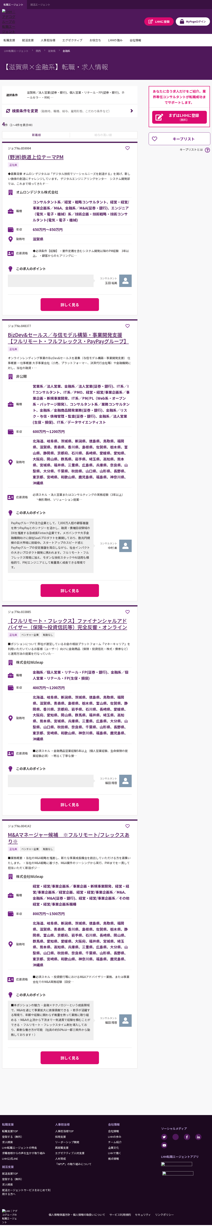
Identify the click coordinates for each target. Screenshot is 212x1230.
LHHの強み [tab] (115, 40)
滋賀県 (51, 51)
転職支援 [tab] (9, 40)
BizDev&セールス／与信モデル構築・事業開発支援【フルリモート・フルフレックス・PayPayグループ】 (68, 338)
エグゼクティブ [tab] (72, 40)
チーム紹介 (115, 1142)
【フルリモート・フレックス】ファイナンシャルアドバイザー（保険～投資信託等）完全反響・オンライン (67, 624)
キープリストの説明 (207, 150)
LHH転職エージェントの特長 (19, 1148)
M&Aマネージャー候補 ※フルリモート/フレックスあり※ (68, 838)
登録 (162, 21)
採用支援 (60, 1137)
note (175, 1137)
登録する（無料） (13, 1137)
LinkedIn (198, 1137)
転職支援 (8, 1124)
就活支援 (8, 1167)
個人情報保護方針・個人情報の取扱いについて (77, 1215)
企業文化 (113, 1148)
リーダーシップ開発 (67, 1142)
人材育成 (60, 1159)
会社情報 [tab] (135, 40)
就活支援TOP (10, 1173)
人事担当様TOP (64, 1131)
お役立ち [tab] (95, 40)
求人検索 (7, 1142)
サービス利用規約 (120, 1215)
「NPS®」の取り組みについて (73, 1164)
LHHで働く (114, 1153)
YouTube (164, 1145)
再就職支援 (62, 1148)
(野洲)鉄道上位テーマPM (36, 156)
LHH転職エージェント (16, 51)
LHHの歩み (114, 1137)
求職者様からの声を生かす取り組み (23, 1153)
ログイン (196, 21)
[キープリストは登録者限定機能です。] (127, 148)
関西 (38, 51)
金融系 (66, 51)
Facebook (187, 1137)
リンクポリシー (164, 1215)
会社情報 (114, 1124)
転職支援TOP (10, 1131)
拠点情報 (113, 1159)
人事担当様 (62, 1124)
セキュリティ (143, 1215)
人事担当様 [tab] (48, 40)
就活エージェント (40, 4)
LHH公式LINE (10, 1159)
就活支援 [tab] (28, 40)
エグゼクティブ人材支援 (69, 1153)
